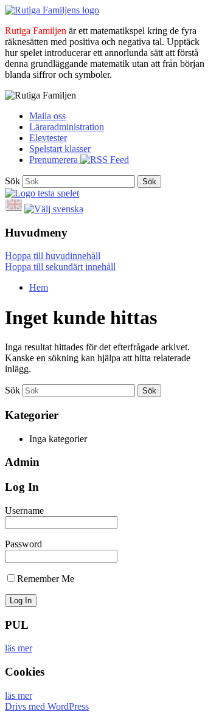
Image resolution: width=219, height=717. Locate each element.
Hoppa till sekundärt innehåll (60, 267)
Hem (38, 287)
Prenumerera (54, 159)
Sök (12, 181)
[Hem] (52, 10)
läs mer (18, 648)
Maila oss (47, 116)
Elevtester (48, 138)
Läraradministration (66, 127)
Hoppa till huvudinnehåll (52, 256)
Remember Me (45, 578)
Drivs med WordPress (47, 706)
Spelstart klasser (60, 149)
